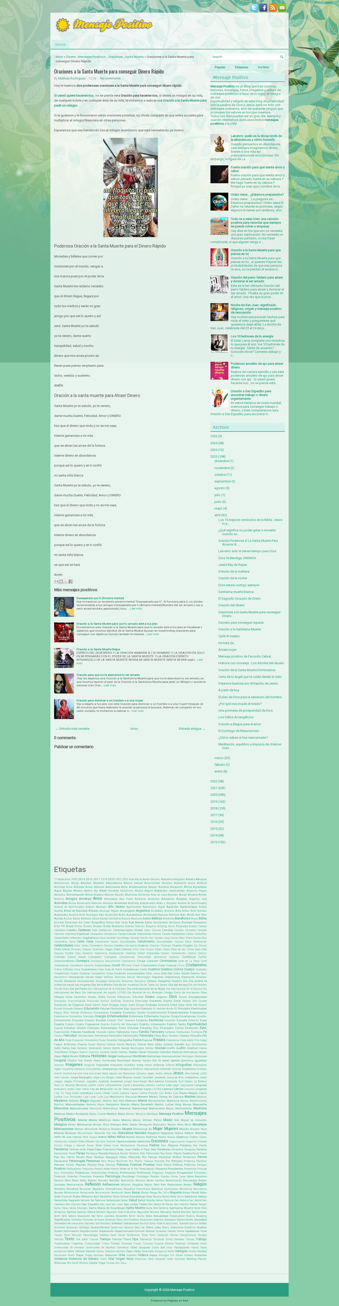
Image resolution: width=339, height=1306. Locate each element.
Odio (81, 1141)
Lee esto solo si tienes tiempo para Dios (247, 551)
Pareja (80, 1153)
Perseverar (61, 1161)
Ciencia (126, 949)
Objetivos (182, 1137)
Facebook (88, 1032)
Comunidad (144, 957)
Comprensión (127, 957)
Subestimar (177, 1227)
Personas (93, 1161)
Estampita (93, 1028)
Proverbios (85, 1176)
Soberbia (159, 1219)
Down (105, 1005)
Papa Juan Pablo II (130, 1149)
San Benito (195, 1200)
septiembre (222, 481)
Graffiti (171, 1048)
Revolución (117, 1192)
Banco (95, 918)
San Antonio (182, 1200)
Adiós (124, 887)
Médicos (59, 1114)
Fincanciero (91, 1040)
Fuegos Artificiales (65, 1044)
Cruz (77, 969)
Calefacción (105, 930)
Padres (154, 1145)
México (137, 1120)
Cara (102, 938)
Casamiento (102, 941)
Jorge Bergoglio (81, 1077)
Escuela (182, 1020)
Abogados (179, 879)
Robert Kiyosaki (63, 1196)
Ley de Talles (121, 1089)
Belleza (157, 918)
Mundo (184, 1129)
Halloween (153, 1052)
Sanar (194, 1204)
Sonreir (184, 1223)
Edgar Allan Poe (187, 1005)
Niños (121, 1137)
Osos (115, 1145)
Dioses (183, 997)
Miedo (167, 1120)
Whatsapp (60, 1263)
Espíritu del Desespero (124, 1024)
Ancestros (154, 899)
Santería (163, 1208)
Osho (107, 1145)
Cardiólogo (123, 938)
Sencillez (186, 1212)
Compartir (95, 957)
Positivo (60, 1168)
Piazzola (159, 1161)
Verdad (202, 1251)
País (163, 1145)
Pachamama (127, 1145)
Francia (147, 1040)
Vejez (129, 1251)
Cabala (202, 926)
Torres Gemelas (174, 1239)
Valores (91, 1251)
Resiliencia (185, 1189)
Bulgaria (151, 926)
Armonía (169, 910)
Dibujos (59, 997)
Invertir (58, 1073)
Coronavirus (168, 961)
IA (159, 1060)
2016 (89, 879)
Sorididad (59, 1227)
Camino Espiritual (77, 934)
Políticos (190, 1164)
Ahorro (78, 890)
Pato (142, 1153)
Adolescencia (138, 887)
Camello (202, 930)
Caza (188, 941)
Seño (64, 1216)
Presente (161, 1168)
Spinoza (129, 1227)
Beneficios (182, 918)
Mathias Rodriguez (71, 78)
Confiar (202, 957)
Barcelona (115, 918)
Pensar (152, 1157)
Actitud (202, 883)
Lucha (58, 1096)
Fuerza (82, 1044)
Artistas (202, 910)
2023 (125, 879)
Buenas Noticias (135, 926)
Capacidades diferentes (68, 938)
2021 (213, 788)
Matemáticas (110, 1108)
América (59, 899)
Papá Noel (150, 1149)
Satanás (82, 1212)
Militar (72, 1124)
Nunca (171, 1137)
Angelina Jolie (198, 899)
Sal (92, 1200)
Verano (192, 1251)
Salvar (159, 1200)
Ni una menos (72, 1137)
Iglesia (175, 1060)
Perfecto (176, 1157)
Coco (78, 953)
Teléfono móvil (107, 1235)
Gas (187, 1044)
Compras (110, 957)
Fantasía (170, 1032)
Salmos (100, 1200)
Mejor (121, 1114)
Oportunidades (126, 1141)
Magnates (96, 1100)
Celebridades (63, 945)
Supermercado (124, 1231)
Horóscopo (201, 1056)
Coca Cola (201, 949)
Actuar (89, 887)
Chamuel (165, 945)
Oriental (202, 1141)
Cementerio (96, 945)
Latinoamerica (113, 1085)
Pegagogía (112, 1157)
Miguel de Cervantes (194, 1120)
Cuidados (201, 969)
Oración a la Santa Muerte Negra (98, 649)
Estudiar (133, 1028)
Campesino (110, 934)
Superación (106, 1231)
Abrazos (201, 879)
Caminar (59, 934)
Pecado (80, 1157)
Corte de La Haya (189, 961)
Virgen (120, 1259)
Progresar (158, 1172)
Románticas (137, 1196)
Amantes (173, 894)
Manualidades (75, 1104)
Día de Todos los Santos (153, 984)
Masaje (187, 1104)
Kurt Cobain (185, 1081)
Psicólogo (128, 1176)
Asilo (82, 914)
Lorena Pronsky (148, 1093)
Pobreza (123, 1164)
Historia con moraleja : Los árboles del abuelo (251, 663)
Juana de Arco (175, 1077)
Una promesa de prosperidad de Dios (245, 710)
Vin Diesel (176, 1255)
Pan (195, 1145)
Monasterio (159, 1124)
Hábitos (123, 1052)
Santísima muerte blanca (236, 592)
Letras (85, 1089)
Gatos (66, 1048)
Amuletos (110, 899)
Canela (166, 934)
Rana (68, 1180)
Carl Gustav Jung (159, 938)
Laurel (126, 1085)
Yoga (101, 1263)
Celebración (200, 941)
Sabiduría (190, 1196)
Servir (132, 1216)
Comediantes (178, 953)
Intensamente (151, 1069)
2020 (111, 879)
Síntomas (110, 1219)
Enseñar (202, 1016)
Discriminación (77, 1001)
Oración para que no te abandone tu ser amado (108, 675)
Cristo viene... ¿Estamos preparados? (257, 194)
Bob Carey (121, 922)
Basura (126, 918)
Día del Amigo (178, 984)
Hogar (112, 1056)
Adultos (163, 887)
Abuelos (98, 883)
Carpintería (60, 941)
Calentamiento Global (128, 930)
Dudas (124, 1005)
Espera (80, 1024)
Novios (162, 1137)
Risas (186, 1192)
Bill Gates (85, 922)
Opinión (111, 1141)
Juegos (58, 1081)
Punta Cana (178, 1176)
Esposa (58, 1028)
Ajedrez (88, 890)
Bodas (148, 922)
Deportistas (172, 977)
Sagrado (74, 1200)
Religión (200, 1184)
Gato (57, 1048)
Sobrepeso (170, 1219)
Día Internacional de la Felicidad (107, 988)
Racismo (201, 1176)
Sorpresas (72, 1227)
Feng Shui (161, 1035)
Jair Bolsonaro (126, 1073)
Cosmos (89, 965)
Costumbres (103, 965)
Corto (204, 961)
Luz (106, 1096)
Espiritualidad (197, 1024)
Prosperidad (185, 1172)
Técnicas (76, 1235)
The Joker (82, 1239)
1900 (74, 879)
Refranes (126, 1184)
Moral (188, 1124)
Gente (116, 1048)
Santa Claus (61, 1208)
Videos (143, 1255)
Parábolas (164, 1149)
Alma (89, 894)
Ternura (58, 1239)
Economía (163, 1005)
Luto (100, 1096)
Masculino (96, 1108)
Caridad (134, 938)
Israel (97, 1073)
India (140, 1065)
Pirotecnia (189, 1161)
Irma (85, 1073)
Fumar (92, 1044)
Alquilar (109, 894)
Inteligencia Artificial (131, 1069)
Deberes (195, 973)
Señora (72, 1216)
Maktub (107, 1100)
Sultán (94, 1231)
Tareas (58, 1235)
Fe (205, 1032)
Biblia (203, 918)
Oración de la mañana (233, 571)
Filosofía (196, 1035)
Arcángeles (127, 910)
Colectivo (131, 953)
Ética (156, 1028)
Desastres (128, 981)
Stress (165, 1227)
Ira (74, 1073)
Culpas (74, 973)
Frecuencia (172, 1040)
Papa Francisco (105, 1149)
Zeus (123, 1263)
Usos (169, 1247)
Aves (183, 914)
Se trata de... (227, 643)
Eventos (179, 1028)
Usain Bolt (158, 1247)
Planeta (59, 1164)
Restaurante (87, 1192)
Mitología (115, 1124)
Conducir (174, 957)
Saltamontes (113, 1200)
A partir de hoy (228, 690)
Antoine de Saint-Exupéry (69, 906)
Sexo (149, 1216)
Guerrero (94, 1052)
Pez (131, 1161)
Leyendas (136, 1089)
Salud (133, 1200)
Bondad (187, 922)
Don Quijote (200, 1001)
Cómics (202, 953)
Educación (91, 1008)
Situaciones (146, 1219)
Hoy (80, 1060)
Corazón (152, 961)
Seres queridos (105, 1216)
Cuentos (154, 969)
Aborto (190, 879)
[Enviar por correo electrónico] (56, 581)
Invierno (67, 1073)
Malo (121, 1100)
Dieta (101, 997)
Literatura (86, 1093)
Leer (168, 1085)
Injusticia (67, 1069)
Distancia (128, 1001)
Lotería (203, 1093)
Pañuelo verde (77, 1149)
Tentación (162, 1235)
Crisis (181, 965)
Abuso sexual (133, 883)
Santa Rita (152, 1208)
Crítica (58, 969)
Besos (194, 918)
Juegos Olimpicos (74, 1081)
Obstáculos (61, 1141)
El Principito (182, 1008)
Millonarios (84, 1124)
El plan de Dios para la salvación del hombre (250, 697)
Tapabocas (192, 1231)
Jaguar (113, 1073)
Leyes (147, 1089)
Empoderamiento (157, 1012)
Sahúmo (85, 1200)
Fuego (203, 1040)
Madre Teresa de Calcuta (166, 1096)
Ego (126, 1008)
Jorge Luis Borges (104, 1077)
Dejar (98, 977)
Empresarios (198, 1012)
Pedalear (99, 1157)
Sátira (91, 1212)
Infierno (170, 1065)
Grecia (203, 1048)
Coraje (141, 961)
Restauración (71, 1192)
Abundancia (114, 883)
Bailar (76, 918)
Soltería (161, 1223)
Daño (164, 973)
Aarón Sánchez (151, 879)
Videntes (132, 1255)
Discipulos (60, 1001)
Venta (171, 1251)
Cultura (85, 973)
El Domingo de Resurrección (238, 731)
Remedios (59, 1189)
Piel (168, 1161)
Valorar (80, 1251)
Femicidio (115, 1035)
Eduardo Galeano (73, 1008)
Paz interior (68, 1157)
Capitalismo (91, 938)
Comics (192, 953)
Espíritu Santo (176, 1024)
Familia (144, 1032)
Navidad (140, 1133)
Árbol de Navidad (75, 910)
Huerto (88, 1060)
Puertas (165, 1176)
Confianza (189, 957)
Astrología (92, 914)
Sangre (203, 1204)
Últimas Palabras (175, 1243)
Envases (90, 1020)
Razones (103, 1180)
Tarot (67, 1235)
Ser (93, 1216)
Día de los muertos (126, 984)
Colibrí (141, 953)
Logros (134, 1093)
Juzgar (128, 1081)
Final (68, 1040)
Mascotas (61, 1108)
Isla (91, 1073)
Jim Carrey (191, 1073)
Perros (202, 1157)
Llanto (97, 1093)
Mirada (97, 1124)
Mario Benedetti (142, 1104)
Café (94, 930)
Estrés (122, 1028)
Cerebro (119, 945)
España (59, 1024)
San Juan (117, 1204)
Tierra (127, 1239)
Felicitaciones (86, 1035)
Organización (177, 1141)
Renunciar (85, 1189)
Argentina (143, 910)
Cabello (71, 930)
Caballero (59, 930)
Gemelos (82, 1048)
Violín (103, 1259)
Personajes (77, 1161)
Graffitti (181, 1048)
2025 (213, 443)
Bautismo (136, 918)
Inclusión (116, 1065)
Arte (178, 910)
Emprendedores (178, 1012)
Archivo (263, 67)
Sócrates (90, 1223)
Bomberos (175, 922)
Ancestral (140, 899)
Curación (120, 973)
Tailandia (161, 1231)
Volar (170, 1259)
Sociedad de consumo (69, 1223)
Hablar (133, 1052)
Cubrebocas (131, 969)
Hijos (65, 1056)
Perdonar (165, 1157)
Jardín (159, 1073)
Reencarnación (75, 1184)
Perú (103, 1161)
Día (185, 981)
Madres (190, 1096)
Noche (130, 1137)
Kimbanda (171, 1081)
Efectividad (116, 1008)
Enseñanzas (188, 1016)
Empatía (115, 1012)
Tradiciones (62, 1243)
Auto (122, 914)
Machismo (117, 1096)
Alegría (148, 890)
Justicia (103, 1081)
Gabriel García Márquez (121, 1044)
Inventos (202, 1069)
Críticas (68, 969)
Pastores (134, 1153)
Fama (134, 1032)
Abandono (166, 879)
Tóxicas (190, 1239)
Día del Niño (61, 988)
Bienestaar (71, 922)
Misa (106, 1124)
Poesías (149, 1164)
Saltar (124, 1200)
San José (105, 1204)
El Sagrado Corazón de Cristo (239, 598)
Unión (203, 1243)
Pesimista (122, 1161)
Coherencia (100, 953)
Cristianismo (196, 965)
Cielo (117, 949)
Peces (89, 1157)
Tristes (115, 1243)
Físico (102, 1040)
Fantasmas (183, 1032)
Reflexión (93, 1184)
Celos (77, 945)
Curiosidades (136, 973)
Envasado (77, 1020)
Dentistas (120, 977)
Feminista (146, 1035)
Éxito (203, 1028)
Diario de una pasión (187, 992)
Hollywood (124, 1056)
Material (125, 1108)
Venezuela (148, 1251)
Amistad (85, 899)
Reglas (148, 1184)
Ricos (145, 1192)
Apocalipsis (150, 906)
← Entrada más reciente (73, 728)
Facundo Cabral (105, 1032)
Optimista (143, 1141)
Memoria (141, 1114)
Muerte (127, 1129)
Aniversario (83, 903)
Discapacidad (198, 997)
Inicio (60, 44)
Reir (163, 1184)
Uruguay (144, 1247)
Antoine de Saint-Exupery (192, 903)
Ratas (75, 1180)
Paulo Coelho (183, 1153)
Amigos (71, 899)
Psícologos (142, 1176)
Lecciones (137, 1085)
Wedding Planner (196, 1259)
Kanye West (147, 1081)
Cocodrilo (87, 953)
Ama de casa (159, 894)
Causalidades (164, 941)
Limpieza (201, 1089)
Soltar (153, 1223)
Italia (105, 1073)
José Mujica (123, 1077)
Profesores (144, 1172)
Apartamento (133, 906)
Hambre (165, 1052)
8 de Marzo (135, 879)
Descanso (140, 981)
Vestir (71, 1255)
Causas (179, 941)
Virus (129, 1259)
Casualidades (128, 941)
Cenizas (108, 945)
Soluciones (172, 1223)
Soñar (203, 1223)
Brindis (87, 926)
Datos (176, 973)
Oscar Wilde (94, 1145)
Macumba (131, 1096)
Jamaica (141, 1073)
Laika (100, 1085)
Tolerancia (145, 1239)
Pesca (111, 1161)
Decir (204, 973)
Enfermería (151, 1016)
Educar (105, 1008)
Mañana (91, 1104)
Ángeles (181, 899)
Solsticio (144, 1223)
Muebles (116, 1129)
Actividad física (63, 887)
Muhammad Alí (142, 1129)
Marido (125, 1104)
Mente (93, 1120)
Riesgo (153, 1192)
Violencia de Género (83, 1259)
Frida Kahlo (187, 1040)
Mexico (126, 1120)
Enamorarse (61, 1016)
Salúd (141, 1200)
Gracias (160, 1048)
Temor (121, 1235)
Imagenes (74, 1064)
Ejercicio (146, 1008)
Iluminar (59, 1065)
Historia (84, 1056)
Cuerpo (189, 969)
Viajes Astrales (94, 1255)
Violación (200, 1255)
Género (107, 1048)
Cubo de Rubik (113, 969)
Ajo (96, 890)
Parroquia (91, 1153)
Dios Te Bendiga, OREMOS (237, 558)
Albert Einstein (109, 890)
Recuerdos (190, 1180)
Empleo (141, 1012)
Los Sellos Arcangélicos (235, 717)
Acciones (167, 883)
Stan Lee (140, 1227)
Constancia (97, 961)
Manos (184, 1100)
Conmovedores (64, 961)
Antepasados (147, 903)
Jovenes (160, 1077)
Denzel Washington (138, 977)
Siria (126, 1219)
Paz (56, 1157)
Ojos (102, 1141)
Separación (83, 1216)
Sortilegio (84, 1227)
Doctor (167, 1001)
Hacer (142, 1052)
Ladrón (92, 1085)
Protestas (72, 1176)
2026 (213, 436)
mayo (218, 508)
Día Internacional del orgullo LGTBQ (104, 992)
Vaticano (110, 1251)
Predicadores (73, 1168)
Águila (67, 890)
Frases (159, 1040)
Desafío (58, 981)
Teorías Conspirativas (183, 1235)
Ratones (92, 1180)
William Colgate (88, 1263)
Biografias (98, 922)
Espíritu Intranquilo (152, 1024)
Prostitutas (200, 1172)
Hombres (139, 1056)
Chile (57, 949)
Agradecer (200, 887)
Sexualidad (160, 1216)
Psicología (112, 1176)
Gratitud (192, 1048)
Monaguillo (145, 1124)
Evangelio (166, 1028)
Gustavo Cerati (108, 1052)
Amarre (193, 894)
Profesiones (128, 1172)
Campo (122, 934)
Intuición (176, 1069)
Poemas (136, 1164)
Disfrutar (116, 1001)
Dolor (177, 1001)
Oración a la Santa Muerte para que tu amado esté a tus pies (116, 623)
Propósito (170, 1172)
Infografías (184, 1065)
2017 (96, 879)
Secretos (101, 1212)
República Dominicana (164, 1189)
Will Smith (72, 1263)
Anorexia (108, 903)
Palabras (186, 1145)
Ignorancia (187, 1060)
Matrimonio (157, 1108)
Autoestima (134, 914)
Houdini (72, 1060)
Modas (134, 1124)
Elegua (58, 1012)
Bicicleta (59, 922)
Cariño (144, 938)
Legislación (187, 1085)
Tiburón (94, 1239)
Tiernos (117, 1239)
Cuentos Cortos (172, 969)
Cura (109, 973)
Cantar (190, 934)
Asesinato (61, 914)
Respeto (58, 1192)
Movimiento (91, 1129)
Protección (60, 1176)
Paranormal (61, 1153)
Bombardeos (160, 922)
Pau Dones (166, 1153)
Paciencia (142, 1145)
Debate (185, 973)
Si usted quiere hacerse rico (74, 95)
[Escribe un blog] (61, 581)
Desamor (70, 981)
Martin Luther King (168, 1104)
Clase (166, 949)
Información (200, 1065)
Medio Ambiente (77, 1114)
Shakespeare (177, 1216)
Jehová (167, 1073)
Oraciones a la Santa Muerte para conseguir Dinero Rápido (109, 71)
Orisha (58, 1145)
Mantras (59, 1104)
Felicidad (70, 1035)
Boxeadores (200, 922)
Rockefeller (106, 1196)
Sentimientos (199, 1212)
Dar (170, 973)
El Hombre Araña (163, 1008)
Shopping (201, 1216)
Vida (122, 1255)
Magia (84, 1100)
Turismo (148, 1243)
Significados (62, 1219)
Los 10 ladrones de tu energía (252, 336)
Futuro (101, 1044)
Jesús (177, 1073)
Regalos (137, 1184)
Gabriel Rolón (145, 1044)
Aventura (174, 914)
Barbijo (104, 918)
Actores (79, 887)
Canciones (144, 934)
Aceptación (180, 883)
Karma (159, 1081)
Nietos (102, 1137)
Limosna (189, 1089)
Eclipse (140, 1005)
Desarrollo (114, 981)
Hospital (60, 1060)
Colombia (152, 953)
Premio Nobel (102, 1168)
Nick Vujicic (90, 1137)
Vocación (160, 1259)
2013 (213, 842)
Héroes (203, 1052)
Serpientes (122, 1216)
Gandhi (179, 1044)
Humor (136, 1060)
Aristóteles (157, 910)
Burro (171, 926)
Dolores (186, 1001)
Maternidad (139, 1108)
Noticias (151, 1137)
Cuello (143, 969)
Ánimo (72, 903)
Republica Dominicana (137, 1189)
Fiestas (184, 1035)
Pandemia (61, 1149)
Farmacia (196, 1032)
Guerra (83, 1052)
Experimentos (62, 1032)
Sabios (202, 1196)
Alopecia (98, 894)
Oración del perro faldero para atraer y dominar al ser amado (257, 279)
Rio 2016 (163, 1192)
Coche (69, 953)
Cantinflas (201, 934)
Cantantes (178, 934)
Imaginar (89, 1065)
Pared (72, 1153)
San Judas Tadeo (135, 1204)
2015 (213, 829)
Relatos (187, 1184)
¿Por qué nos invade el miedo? (240, 704)
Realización (127, 1180)
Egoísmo (135, 1008)
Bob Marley (136, 922)
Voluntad (179, 1259)
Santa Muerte (134, 57)
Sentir (57, 1216)
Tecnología (90, 1235)
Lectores (150, 1085)
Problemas (82, 1172)
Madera (143, 1096)
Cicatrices (98, 949)
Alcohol (139, 890)
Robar (203, 1192)
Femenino (101, 1035)
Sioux (120, 1219)
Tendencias (133, 1235)
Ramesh (59, 1180)
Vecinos (120, 1251)
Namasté (99, 1133)
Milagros (60, 1124)
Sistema (134, 1219)
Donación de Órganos (69, 1005)
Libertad (167, 1089)
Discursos (93, 1001)
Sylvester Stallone (145, 1231)
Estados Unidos (75, 1028)
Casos (114, 941)
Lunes (93, 1096)
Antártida (133, 903)
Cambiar (167, 930)
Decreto (89, 977)
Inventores (189, 1069)
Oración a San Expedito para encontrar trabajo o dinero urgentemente (251, 394)
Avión (191, 914)
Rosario (157, 1196)
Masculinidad (79, 1108)
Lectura (160, 1085)
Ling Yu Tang (62, 1093)
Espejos (69, 1024)
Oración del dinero (231, 605)
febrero (219, 764)
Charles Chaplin (182, 945)
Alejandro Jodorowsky (169, 890)
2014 (81, 879)
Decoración (76, 977)
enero (218, 771)
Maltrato (131, 1100)
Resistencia (200, 1189)
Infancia (158, 1065)
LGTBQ (156, 1089)
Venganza (161, 1251)
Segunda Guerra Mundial (121, 1212)
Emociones (101, 1012)
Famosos (157, 1032)
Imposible (102, 1065)
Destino (177, 981)
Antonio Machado (96, 906)
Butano (193, 926)
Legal (175, 1085)
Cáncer (131, 934)
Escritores (156, 1020)
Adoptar (152, 887)
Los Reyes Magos (185, 1093)
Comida (59, 957)
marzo (219, 758)
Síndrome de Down (93, 1219)
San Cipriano (73, 1204)
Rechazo (140, 1180)
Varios (100, 1251)
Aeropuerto (176, 887)
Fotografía (125, 1040)
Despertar (164, 981)
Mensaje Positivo (171, 1114)
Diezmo (111, 997)
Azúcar (68, 918)
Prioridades (67, 1172)
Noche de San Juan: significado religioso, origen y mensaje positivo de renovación (256, 308)
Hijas (57, 1056)
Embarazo (86, 1012)
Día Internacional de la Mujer (146, 988)
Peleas (123, 1157)
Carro (72, 941)
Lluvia (115, 1093)
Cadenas (84, 930)
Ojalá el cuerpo (229, 636)
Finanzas (77, 1040)
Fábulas (76, 1032)
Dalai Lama (153, 973)
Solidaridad (131, 1223)
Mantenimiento (198, 1100)
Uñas (133, 1247)
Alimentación (75, 894)
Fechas (58, 1035)
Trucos (137, 1243)
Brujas (97, 926)
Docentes (155, 1001)
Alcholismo (126, 890)
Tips (135, 1239)
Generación (95, 1048)
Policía (167, 1164)
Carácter (111, 938)
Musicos (70, 1133)
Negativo (154, 1133)
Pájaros (173, 1145)
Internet (165, 1069)
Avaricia (163, 914)
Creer (161, 965)
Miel (176, 1120)
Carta (80, 941)
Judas (203, 1077)
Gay (73, 1048)
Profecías (113, 1172)
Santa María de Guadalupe (107, 1208)
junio (217, 502)
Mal (115, 1100)
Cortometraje (61, 965)
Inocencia (79, 1069)
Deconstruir (61, 977)
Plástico (92, 1164)
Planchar (201, 1161)
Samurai (169, 1200)
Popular (220, 67)
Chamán (155, 945)
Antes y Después (166, 903)
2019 (213, 801)
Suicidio (85, 1231)
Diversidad (141, 1001)
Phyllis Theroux (144, 1161)
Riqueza (176, 1192)
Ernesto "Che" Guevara (121, 1020)
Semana (154, 1212)
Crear (128, 965)
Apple (161, 906)
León (78, 1089)
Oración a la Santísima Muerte (239, 629)
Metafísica (105, 1120)
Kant (136, 1081)
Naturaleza (125, 1133)
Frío (197, 1040)
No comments (110, 78)
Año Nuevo (116, 906)
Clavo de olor (178, 949)
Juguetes (91, 1081)
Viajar (80, 1255)
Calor (147, 930)
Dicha (69, 997)
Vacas (195, 1247)
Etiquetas (241, 67)
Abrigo (75, 883)
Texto (69, 1239)
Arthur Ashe (189, 910)
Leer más (136, 608)
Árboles (93, 910)
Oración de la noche (232, 578)
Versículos (60, 1255)
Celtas (85, 945)
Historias (98, 1056)
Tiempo (105, 1239)
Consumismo (112, 961)
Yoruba (110, 1263)
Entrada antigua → (192, 728)
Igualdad (201, 1060)
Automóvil (150, 914)
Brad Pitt (59, 926)
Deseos (152, 981)
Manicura (173, 1100)
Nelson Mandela (196, 1133)
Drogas (114, 1005)
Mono (180, 1124)
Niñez (112, 1137)
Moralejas (200, 1124)
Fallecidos (123, 1032)
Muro (204, 1129)
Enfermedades (117, 1016)
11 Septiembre (62, 879)
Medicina (200, 1108)
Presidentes (175, 1168)
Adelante (99, 887)
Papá (90, 1149)
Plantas (81, 1164)
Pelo (144, 1157)
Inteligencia (110, 1069)
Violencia (60, 1259)
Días (204, 992)
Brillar (78, 926)
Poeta (159, 1164)
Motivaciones (63, 1129)
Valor (70, 1251)
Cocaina (59, 953)
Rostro (166, 1196)
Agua (58, 890)
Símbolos (76, 1219)
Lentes (71, 1089)
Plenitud (110, 1164)
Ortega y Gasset (74, 1145)
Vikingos (164, 1255)
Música (59, 1133)
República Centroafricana (107, 1189)
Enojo (175, 1016)
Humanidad (109, 1060)
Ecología (151, 1005)
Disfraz (105, 1001)
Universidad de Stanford (100, 1247)
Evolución (191, 1028)
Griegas (73, 1052)
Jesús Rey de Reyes (232, 565)
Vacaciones (182, 1247)
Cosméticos (76, 965)
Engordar (165, 1016)
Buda (106, 926)
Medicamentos (183, 1108)
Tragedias (77, 1243)
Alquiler (119, 894)
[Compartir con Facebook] (70, 581)
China (66, 949)
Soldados (105, 1223)
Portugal (202, 1164)
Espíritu (105, 1024)
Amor (97, 898)
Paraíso (202, 1149)
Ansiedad (120, 903)
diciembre (221, 461)
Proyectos (98, 1176)
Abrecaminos (61, 883)
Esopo (203, 1020)
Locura (124, 1093)
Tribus (105, 1243)
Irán (79, 1073)
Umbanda (193, 1243)
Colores (165, 953)
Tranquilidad (92, 1243)
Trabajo (201, 1239)
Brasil (70, 926)
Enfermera (136, 1016)
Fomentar (111, 1040)
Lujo (85, 1096)
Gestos (149, 1048)
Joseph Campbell (143, 1077)
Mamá (142, 1100)
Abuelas (85, 883)
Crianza (171, 965)
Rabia (190, 1176)
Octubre (72, 1141)
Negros (179, 1133)
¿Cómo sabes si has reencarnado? (243, 737)
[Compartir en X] (65, 581)
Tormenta (158, 1239)
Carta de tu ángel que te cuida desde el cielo (250, 677)
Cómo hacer (77, 957)
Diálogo (168, 992)
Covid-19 (118, 965)
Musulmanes (85, 1133)
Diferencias (124, 997)
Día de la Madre (101, 984)
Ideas (166, 1060)
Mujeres (171, 1128)
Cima (135, 949)
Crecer (136, 965)
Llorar (106, 1093)
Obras (203, 1137)
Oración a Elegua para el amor (239, 724)
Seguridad (143, 1212)
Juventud (116, 1081)
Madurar (202, 1096)
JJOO (203, 1073)
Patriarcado (152, 1153)
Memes (130, 1114)
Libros (178, 1089)
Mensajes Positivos (92, 57)
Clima (190, 949)
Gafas (158, 1044)
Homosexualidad (171, 1056)
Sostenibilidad (100, 1227)
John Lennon (61, 1077)
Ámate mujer (227, 650)
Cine (142, 949)
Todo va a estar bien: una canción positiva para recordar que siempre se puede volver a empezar (256, 222)
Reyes (127, 1192)
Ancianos (167, 899)
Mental (82, 1120)
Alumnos (131, 894)
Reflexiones (110, 1184)
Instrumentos (93, 1069)
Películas (134, 1157)
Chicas (203, 945)
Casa (89, 941)
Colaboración (116, 953)
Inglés (57, 1069)
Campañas (96, 934)
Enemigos (89, 1016)
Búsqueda (182, 926)
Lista (75, 1093)
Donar (88, 1005)
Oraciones (115, 57)
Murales (195, 1129)
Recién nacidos (155, 1180)
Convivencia (129, 961)
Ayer (204, 914)
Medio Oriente (97, 1114)
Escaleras (142, 1020)
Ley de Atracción (101, 1089)
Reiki (157, 1184)
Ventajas (181, 1251)
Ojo (97, 1141)
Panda (203, 1145)
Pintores (176, 1161)
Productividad (99, 1172)
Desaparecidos (86, 981)
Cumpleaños (98, 973)
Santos (71, 1212)
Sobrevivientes (185, 1219)
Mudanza (104, 1129)
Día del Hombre (197, 984)
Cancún (156, 934)
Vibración (111, 1255)
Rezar (136, 1192)
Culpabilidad (61, 973)
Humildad (123, 1060)
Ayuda (58, 918)
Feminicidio (130, 1035)
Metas (116, 1120)
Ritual (195, 1192)
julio (217, 495)
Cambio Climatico (185, 930)
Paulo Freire (200, 1153)
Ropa (149, 1196)
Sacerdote (61, 1200)
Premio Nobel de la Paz (124, 1168)
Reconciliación (174, 1180)
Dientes (92, 997)
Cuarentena (89, 969)
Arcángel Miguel (109, 910)
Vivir (151, 1259)
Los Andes (165, 1093)
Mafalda (74, 1100)
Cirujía (150, 949)
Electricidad (199, 1008)
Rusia (180, 1196)
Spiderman (117, 1227)
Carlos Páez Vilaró (181, 938)
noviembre (222, 468)
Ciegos (109, 949)
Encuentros (75, 1016)
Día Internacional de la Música (184, 988)
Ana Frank (126, 899)
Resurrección (102, 1192)
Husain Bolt (149, 1060)
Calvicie (156, 930)
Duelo (132, 1005)
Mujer (158, 1128)
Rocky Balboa (121, 1196)
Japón (150, 1073)
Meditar (112, 1114)
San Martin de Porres (160, 1204)
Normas (140, 1137)
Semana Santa (170, 1212)
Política (178, 1164)
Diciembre (80, 997)
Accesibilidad (152, 883)
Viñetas (188, 1255)
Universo (123, 1247)
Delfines (108, 977)
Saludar (150, 1200)
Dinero (71, 57)
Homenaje (154, 1056)
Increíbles (129, 1065)
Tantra (180, 1231)
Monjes (172, 1124)
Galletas (168, 1044)
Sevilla (140, 1216)
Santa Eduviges (78, 1208)
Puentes (154, 1176)
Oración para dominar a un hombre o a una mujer (109, 700)
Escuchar (170, 1020)
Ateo (101, 914)
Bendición (168, 918)
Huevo (97, 1060)
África (188, 887)
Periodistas (189, 1157)
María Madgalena (108, 1104)
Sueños (202, 1227)
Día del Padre (78, 988)
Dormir (97, 1005)
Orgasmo (191, 1141)
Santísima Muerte (181, 1208)
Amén (203, 894)
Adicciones (112, 887)
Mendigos (152, 1114)
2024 (213, 450)
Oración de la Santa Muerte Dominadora (246, 670)
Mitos (125, 1124)
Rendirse (72, 1189)
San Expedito (90, 1204)
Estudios (146, 1028)
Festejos (173, 1035)
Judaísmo (191, 1077)
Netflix (58, 1137)
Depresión (188, 977)
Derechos (201, 977)
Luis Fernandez (73, 1096)
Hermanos (191, 1052)
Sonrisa (193, 1223)
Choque (86, 949)
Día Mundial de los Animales (145, 992)
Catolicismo (146, 941)
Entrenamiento (62, 1020)
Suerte (58, 1231)
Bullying (162, 926)
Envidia (101, 1020)
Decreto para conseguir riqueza (241, 622)
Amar (183, 894)
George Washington (132, 1048)
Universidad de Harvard (69, 1247)
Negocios (167, 1133)
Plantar (70, 1164)
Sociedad (200, 1219)
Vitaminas (141, 1259)
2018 (104, 879)
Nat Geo (111, 1133)
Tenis (152, 1235)
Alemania (59, 894)
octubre (220, 474)
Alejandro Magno (196, 890)
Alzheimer (144, 894)
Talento (171, 1231)
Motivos (79, 1129)
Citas (158, 949)
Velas (137, 1251)
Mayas (170, 1108)
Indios (148, 1065)
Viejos (153, 1255)
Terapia (202, 1235)
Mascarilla (200, 1104)
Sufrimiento (71, 1231)
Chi (196, 945)
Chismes (76, 949)
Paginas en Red (177, 1300)
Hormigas (188, 1056)
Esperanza (92, 1024)
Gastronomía (199, 1044)
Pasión (124, 1153)
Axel (198, 914)
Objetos (193, 1137)
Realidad (114, 1180)
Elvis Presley (71, 1012)
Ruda (173, 1196)
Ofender (90, 1141)
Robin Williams (83, 1196)
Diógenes (162, 997)
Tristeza (126, 1243)
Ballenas (86, 918)
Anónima (96, 903)
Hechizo (177, 1052)
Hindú (74, 1056)
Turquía (158, 1243)
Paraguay (190, 1149)
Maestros (61, 1100)
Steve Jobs (153, 1227)
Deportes (158, 977)
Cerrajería (131, 945)
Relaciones (175, 1184)
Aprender (172, 906)
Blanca (110, 922)
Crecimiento (149, 965)
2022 (118, 879)
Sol (97, 1223)
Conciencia (160, 957)
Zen (117, 1263)
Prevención (190, 1168)
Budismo (118, 926)
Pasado (103, 1153)
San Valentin (181, 1204)
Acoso (191, 883)
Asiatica (73, 914)
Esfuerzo (193, 1020)
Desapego (101, 981)
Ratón (83, 1180)
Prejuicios (88, 1168)
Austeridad (111, 914)
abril (217, 515)
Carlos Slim (200, 938)
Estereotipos (109, 1028)
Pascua (114, 1153)
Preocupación (147, 1168)
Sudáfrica (190, 1227)
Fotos (137, 1040)
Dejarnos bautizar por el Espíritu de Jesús (248, 683)
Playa (101, 1164)
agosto (219, 488)
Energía (100, 1016)
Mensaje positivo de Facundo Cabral (244, 656)
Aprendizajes (188, 906)
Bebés (147, 918)
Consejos (82, 961)
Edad (173, 1005)
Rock (96, 1196)
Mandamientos (157, 1100)
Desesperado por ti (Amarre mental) (100, 598)
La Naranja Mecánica (74, 1085)
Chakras (143, 945)
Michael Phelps (152, 1120)
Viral (111, 1259)
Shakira (190, 1216)
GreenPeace (61, 1052)
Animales (61, 903)
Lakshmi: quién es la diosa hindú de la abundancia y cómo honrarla (256, 138)
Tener (144, 1235)
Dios (173, 996)
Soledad (116, 1223)
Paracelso (177, 1149)
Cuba (101, 969)
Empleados (129, 1012)
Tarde (203, 1231)
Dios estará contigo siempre (238, 585)
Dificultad (137, 997)
